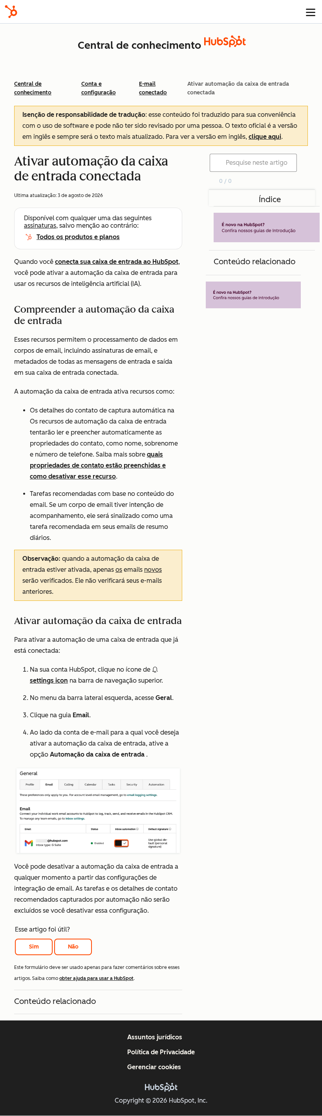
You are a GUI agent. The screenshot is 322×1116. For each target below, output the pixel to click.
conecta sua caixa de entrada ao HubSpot (116, 261)
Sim (34, 946)
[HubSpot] (11, 11)
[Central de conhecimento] (225, 45)
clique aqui (265, 136)
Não (73, 946)
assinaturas (40, 225)
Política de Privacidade (161, 1052)
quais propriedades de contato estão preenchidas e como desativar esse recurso (98, 465)
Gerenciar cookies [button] (154, 1067)
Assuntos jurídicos (154, 1037)
